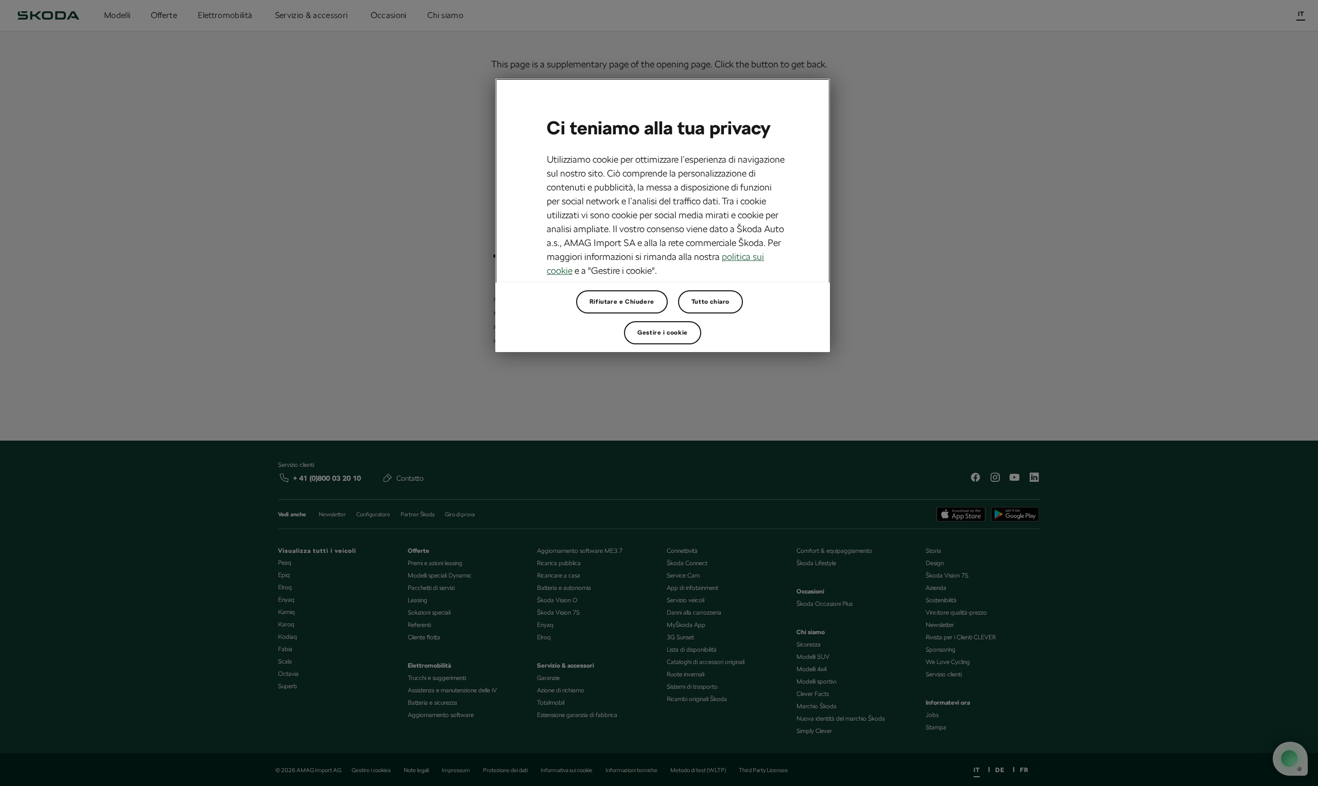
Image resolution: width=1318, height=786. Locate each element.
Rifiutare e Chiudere (621, 301)
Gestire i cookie (662, 332)
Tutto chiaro (710, 301)
